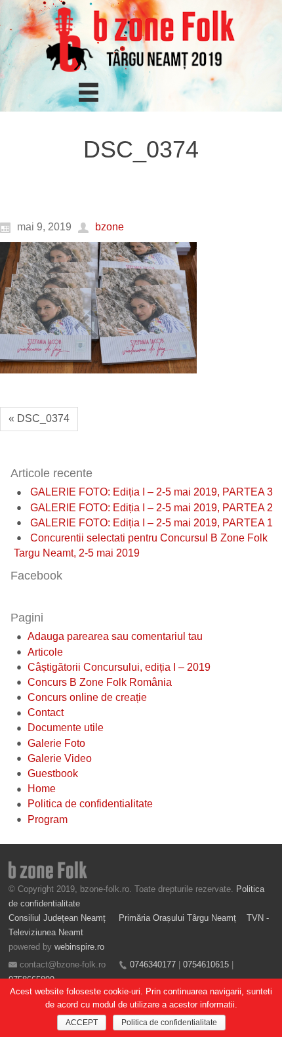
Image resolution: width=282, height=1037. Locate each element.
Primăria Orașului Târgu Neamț (177, 918)
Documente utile (66, 727)
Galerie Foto (56, 743)
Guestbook (53, 773)
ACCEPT (82, 1022)
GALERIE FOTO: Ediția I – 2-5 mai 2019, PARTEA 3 (151, 491)
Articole (45, 652)
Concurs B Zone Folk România (100, 682)
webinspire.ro (79, 947)
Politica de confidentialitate (90, 803)
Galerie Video (60, 758)
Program (48, 819)
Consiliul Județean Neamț (58, 918)
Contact (46, 712)
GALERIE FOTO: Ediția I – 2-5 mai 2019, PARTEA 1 (151, 522)
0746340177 (153, 964)
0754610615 (206, 964)
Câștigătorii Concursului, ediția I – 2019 (119, 667)
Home (42, 788)
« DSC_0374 (39, 418)
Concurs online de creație (87, 697)
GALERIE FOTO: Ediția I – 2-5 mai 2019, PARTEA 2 (151, 507)
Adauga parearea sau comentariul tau (115, 636)
